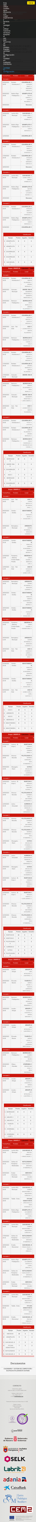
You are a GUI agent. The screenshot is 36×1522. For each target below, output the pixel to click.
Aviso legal (17, 1407)
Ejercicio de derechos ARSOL (17, 1409)
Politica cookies (17, 1404)
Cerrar (31, 3)
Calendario (25, 268)
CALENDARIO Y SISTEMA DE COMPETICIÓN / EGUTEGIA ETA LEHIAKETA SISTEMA (18, 1369)
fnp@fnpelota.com (18, 1396)
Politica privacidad (17, 1406)
